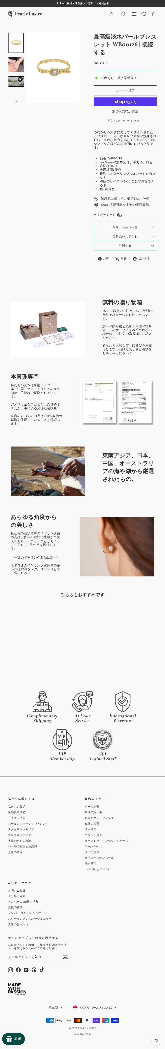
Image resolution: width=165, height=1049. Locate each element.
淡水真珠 (123, 162)
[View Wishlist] (144, 14)
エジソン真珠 (93, 835)
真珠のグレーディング (99, 818)
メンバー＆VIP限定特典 (23, 901)
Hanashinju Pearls (97, 869)
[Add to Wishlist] (38, 611)
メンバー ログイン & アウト (26, 913)
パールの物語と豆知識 (22, 846)
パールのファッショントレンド (28, 823)
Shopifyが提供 (82, 1034)
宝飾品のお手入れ (125, 236)
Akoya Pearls (93, 846)
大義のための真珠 (19, 840)
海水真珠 (90, 863)
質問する (125, 245)
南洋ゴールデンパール (99, 858)
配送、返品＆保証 (125, 227)
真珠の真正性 (93, 812)
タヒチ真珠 (92, 852)
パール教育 (92, 806)
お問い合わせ (16, 890)
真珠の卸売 (15, 852)
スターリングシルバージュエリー (30, 918)
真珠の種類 (92, 823)
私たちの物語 (16, 806)
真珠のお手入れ (18, 924)
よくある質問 (16, 896)
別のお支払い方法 (125, 111)
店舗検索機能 (16, 812)
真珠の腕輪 (132, 136)
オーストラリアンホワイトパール (106, 840)
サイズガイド (16, 818)
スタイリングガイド (21, 829)
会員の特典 (15, 907)
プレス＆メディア (19, 835)
